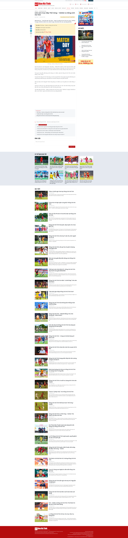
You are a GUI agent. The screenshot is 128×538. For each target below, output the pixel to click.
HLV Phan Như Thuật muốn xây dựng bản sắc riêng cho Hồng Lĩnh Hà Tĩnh (61, 425)
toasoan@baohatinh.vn (89, 535)
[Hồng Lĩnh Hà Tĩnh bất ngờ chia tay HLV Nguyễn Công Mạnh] (41, 484)
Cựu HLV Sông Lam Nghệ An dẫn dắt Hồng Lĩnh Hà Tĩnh (62, 470)
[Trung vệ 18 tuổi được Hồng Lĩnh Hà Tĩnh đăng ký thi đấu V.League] (41, 160)
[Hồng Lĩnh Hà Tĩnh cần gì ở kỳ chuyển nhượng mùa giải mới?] (41, 250)
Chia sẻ (31, 24)
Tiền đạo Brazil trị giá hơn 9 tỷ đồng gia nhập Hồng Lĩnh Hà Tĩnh (49, 126)
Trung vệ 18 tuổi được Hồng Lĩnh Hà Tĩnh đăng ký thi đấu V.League (87, 55)
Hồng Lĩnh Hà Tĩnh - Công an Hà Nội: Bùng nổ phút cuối (61, 336)
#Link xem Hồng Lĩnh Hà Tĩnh (41, 121)
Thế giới (72, 8)
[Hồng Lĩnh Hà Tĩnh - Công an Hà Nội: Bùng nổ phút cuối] (41, 339)
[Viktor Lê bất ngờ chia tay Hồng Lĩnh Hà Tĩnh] (41, 195)
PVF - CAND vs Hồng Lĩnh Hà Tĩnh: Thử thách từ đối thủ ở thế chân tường (62, 503)
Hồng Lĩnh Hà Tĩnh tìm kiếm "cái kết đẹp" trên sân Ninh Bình (48, 130)
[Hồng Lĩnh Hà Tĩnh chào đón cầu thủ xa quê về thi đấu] (41, 350)
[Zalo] (86, 0)
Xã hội (52, 8)
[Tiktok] (83, 0)
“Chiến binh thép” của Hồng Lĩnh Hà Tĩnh (45, 114)
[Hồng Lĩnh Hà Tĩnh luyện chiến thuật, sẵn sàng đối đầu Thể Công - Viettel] (41, 451)
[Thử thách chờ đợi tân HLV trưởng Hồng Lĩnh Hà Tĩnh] (41, 462)
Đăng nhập (91, 0)
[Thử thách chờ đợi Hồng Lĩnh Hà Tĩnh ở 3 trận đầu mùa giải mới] (71, 160)
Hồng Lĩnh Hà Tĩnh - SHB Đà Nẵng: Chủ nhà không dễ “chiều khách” (50, 132)
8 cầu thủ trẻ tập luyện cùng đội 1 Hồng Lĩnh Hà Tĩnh (62, 203)
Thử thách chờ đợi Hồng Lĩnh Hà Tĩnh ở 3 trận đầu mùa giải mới (71, 167)
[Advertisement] (55, 100)
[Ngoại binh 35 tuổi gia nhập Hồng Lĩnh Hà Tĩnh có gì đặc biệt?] (86, 160)
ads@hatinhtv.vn (90, 536)
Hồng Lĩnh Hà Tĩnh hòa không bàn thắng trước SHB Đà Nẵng (62, 303)
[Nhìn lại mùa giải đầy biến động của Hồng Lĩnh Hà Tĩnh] (41, 262)
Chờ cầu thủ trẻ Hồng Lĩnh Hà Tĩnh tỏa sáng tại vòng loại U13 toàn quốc (62, 325)
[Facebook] (82, 0)
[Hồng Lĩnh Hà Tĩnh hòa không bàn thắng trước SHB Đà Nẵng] (41, 306)
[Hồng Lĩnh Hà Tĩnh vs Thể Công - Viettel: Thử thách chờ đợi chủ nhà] (41, 417)
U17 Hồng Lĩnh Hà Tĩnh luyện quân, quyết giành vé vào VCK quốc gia (63, 436)
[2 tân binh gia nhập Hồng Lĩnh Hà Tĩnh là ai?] (41, 295)
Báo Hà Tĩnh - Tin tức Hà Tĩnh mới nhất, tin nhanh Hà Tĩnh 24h (45, 4)
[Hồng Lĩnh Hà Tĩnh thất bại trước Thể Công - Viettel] (41, 406)
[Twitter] (31, 28)
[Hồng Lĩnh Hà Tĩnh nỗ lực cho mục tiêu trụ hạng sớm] (41, 517)
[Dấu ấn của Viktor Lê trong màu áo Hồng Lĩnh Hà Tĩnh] (86, 175)
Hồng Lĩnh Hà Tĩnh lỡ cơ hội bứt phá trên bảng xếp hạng (48, 115)
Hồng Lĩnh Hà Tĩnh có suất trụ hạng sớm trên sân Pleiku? (62, 381)
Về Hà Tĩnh (77, 8)
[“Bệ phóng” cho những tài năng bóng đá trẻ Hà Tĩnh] (41, 175)
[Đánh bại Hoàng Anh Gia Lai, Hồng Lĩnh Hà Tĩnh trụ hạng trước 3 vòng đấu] (41, 373)
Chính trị (45, 8)
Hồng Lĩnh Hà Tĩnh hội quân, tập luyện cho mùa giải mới (62, 225)
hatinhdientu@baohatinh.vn (88, 534)
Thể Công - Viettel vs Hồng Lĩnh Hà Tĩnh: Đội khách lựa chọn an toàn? (50, 112)
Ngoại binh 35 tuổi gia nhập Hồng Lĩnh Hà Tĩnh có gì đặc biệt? (86, 167)
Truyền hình (91, 4)
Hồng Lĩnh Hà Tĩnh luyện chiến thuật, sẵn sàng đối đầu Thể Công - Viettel (62, 448)
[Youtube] (85, 0)
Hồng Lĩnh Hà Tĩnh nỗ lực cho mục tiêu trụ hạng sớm (61, 514)
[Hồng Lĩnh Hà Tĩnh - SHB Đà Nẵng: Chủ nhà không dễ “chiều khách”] (41, 317)
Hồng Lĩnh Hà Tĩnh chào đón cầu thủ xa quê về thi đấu (87, 46)
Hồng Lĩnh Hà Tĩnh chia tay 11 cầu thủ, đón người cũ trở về (87, 37)
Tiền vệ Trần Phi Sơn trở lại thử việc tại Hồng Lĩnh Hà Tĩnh (62, 214)
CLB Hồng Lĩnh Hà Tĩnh (42, 11)
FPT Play (46, 32)
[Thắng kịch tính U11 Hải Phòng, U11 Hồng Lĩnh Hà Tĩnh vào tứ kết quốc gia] (56, 175)
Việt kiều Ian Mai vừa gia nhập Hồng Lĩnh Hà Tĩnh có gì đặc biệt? (56, 167)
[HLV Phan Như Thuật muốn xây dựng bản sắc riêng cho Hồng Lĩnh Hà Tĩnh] (41, 428)
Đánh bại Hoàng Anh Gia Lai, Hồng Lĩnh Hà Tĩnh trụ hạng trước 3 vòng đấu (62, 370)
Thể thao (68, 8)
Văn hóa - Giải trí (58, 8)
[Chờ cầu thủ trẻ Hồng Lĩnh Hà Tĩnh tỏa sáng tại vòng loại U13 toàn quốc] (41, 328)
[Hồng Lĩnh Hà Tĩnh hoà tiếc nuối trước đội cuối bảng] (41, 495)
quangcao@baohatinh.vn (84, 536)
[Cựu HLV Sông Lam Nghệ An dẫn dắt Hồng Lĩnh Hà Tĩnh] (41, 473)
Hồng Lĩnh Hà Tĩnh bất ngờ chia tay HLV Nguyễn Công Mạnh (62, 481)
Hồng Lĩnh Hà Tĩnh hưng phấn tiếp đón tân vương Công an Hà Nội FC (50, 134)
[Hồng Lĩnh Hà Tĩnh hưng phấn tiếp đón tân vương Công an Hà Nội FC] (41, 362)
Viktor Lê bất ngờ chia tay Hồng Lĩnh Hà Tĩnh (87, 51)
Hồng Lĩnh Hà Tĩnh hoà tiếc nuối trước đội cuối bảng (62, 492)
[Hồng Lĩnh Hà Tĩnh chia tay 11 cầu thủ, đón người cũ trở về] (41, 239)
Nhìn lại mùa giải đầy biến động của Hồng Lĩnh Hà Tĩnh (62, 259)
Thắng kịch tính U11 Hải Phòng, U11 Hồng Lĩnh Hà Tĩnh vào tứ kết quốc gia (56, 182)
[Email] (31, 31)
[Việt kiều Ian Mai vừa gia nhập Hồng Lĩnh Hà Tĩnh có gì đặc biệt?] (56, 160)
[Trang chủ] (36, 8)
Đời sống (81, 8)
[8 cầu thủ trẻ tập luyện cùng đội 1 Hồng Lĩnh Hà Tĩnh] (41, 206)
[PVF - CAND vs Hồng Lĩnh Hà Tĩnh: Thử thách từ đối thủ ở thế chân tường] (41, 506)
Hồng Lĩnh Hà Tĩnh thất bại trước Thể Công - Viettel (61, 403)
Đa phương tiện (84, 4)
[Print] (31, 33)
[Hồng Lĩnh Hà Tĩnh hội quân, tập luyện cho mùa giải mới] (41, 228)
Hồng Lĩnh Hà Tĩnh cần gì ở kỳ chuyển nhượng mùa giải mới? (62, 247)
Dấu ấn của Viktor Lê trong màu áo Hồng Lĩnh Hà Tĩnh (86, 181)
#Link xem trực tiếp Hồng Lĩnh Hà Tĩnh (53, 121)
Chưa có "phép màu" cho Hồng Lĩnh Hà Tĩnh (61, 391)
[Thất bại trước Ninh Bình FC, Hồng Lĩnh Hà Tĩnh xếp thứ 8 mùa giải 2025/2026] (41, 273)
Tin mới (73, 4)
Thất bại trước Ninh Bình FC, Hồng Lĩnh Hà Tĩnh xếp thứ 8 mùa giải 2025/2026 (52, 128)
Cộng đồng (91, 8)
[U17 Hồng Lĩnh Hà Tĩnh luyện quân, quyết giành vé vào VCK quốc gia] (41, 439)
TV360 (49, 32)
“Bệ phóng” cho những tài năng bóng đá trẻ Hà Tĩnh (40, 181)
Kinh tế (49, 8)
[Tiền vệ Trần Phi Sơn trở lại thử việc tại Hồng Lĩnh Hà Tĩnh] (41, 217)
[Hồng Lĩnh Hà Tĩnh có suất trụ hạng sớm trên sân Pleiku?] (41, 384)
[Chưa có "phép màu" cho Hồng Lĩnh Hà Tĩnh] (41, 395)
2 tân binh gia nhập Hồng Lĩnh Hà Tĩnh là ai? (87, 42)
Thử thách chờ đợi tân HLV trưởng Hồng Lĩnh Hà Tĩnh (62, 459)
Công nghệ (86, 8)
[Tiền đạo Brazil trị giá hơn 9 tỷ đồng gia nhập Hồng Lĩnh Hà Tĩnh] (71, 175)
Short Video (40, 8)
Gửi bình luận (71, 146)
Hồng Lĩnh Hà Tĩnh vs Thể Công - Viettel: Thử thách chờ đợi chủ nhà (61, 414)
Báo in (78, 4)
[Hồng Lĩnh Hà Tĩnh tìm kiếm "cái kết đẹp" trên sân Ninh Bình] (41, 284)
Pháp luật (64, 8)
